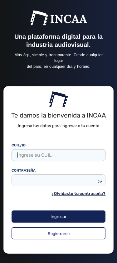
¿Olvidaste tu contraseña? (78, 193)
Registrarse (59, 233)
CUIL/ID (19, 145)
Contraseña (24, 170)
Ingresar (58, 216)
